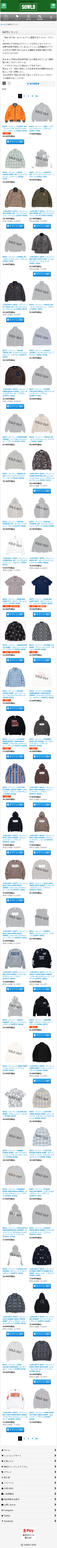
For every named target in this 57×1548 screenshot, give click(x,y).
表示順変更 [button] (34, 83)
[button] (4, 6)
